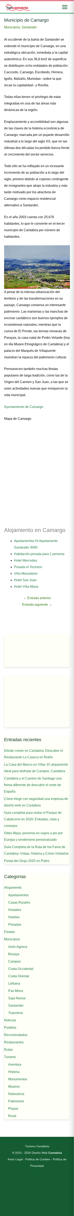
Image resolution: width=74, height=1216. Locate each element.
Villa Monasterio (26, 573)
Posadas (14, 924)
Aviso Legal (15, 1159)
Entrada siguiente (37, 604)
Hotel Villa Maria (26, 586)
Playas (13, 1108)
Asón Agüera (17, 946)
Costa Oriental (18, 976)
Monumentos (17, 1079)
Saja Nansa (16, 998)
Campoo (14, 961)
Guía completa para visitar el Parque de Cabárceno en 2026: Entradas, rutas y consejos (33, 819)
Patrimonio (16, 1101)
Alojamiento (13, 887)
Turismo (10, 1057)
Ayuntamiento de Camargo (23, 407)
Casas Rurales (19, 902)
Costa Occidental (20, 969)
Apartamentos (18, 895)
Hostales (14, 910)
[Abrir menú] (64, 7)
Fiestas (9, 932)
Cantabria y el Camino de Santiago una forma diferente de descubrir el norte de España (33, 785)
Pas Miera (15, 991)
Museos (14, 1086)
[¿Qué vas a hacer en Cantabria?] (37, 701)
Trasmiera (15, 1013)
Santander (29, 27)
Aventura (14, 1064)
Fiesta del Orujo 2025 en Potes (26, 861)
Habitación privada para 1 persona (39, 554)
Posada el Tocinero (28, 567)
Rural (12, 1116)
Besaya (13, 954)
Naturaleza (16, 1094)
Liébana (14, 983)
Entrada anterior (37, 598)
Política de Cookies (37, 1159)
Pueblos (10, 1027)
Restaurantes (14, 1042)
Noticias (10, 1020)
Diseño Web (47, 1152)
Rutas (8, 1049)
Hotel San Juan (25, 580)
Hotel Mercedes (25, 560)
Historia (14, 1072)
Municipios (12, 27)
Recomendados (15, 1035)
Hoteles (14, 917)
